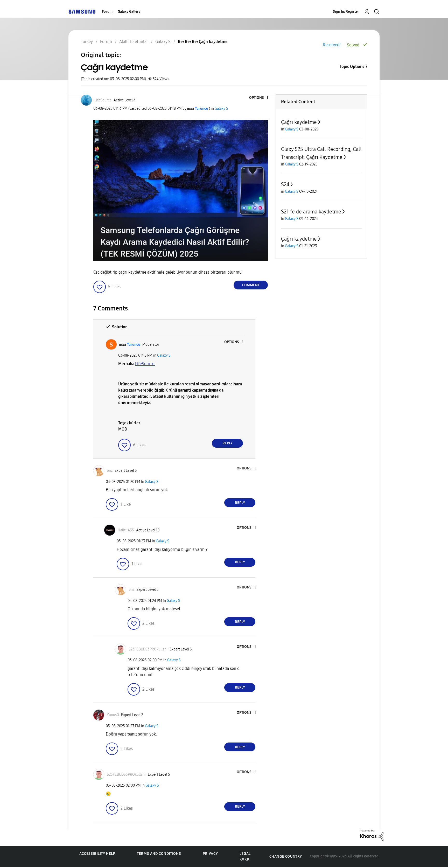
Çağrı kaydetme (299, 122)
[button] (259, 97)
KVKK (244, 859)
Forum (107, 11)
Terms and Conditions (159, 853)
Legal (245, 853)
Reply (227, 443)
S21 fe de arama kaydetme (311, 212)
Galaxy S (221, 108)
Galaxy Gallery (129, 11)
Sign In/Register (346, 11)
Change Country (285, 856)
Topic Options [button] (352, 66)
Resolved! (332, 44)
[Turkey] (81, 11)
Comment (251, 285)
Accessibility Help (97, 853)
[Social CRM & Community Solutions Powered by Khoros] (371, 834)
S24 (285, 184)
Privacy (210, 853)
